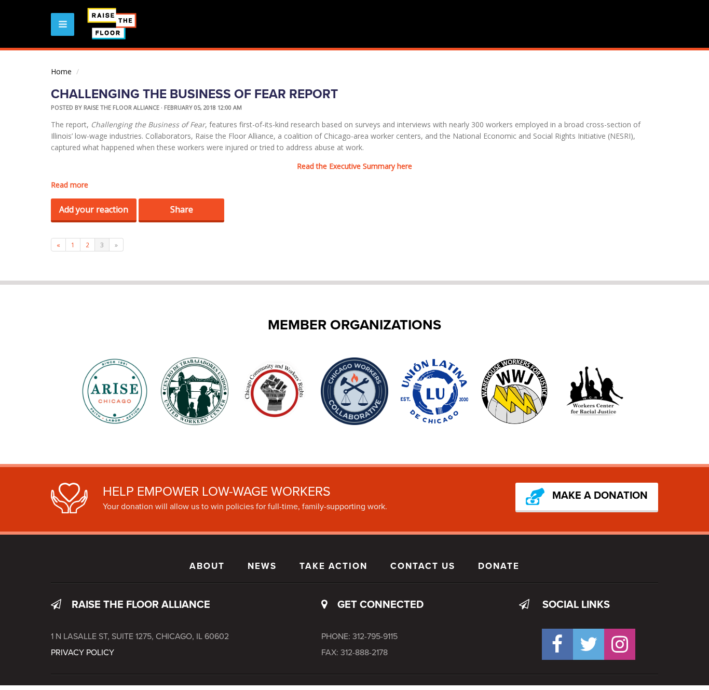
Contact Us (422, 566)
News (262, 566)
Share (181, 209)
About (207, 566)
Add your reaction (93, 209)
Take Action (333, 566)
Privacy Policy (82, 652)
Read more (69, 185)
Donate (499, 566)
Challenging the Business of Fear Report (194, 94)
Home (61, 71)
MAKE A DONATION (600, 495)
